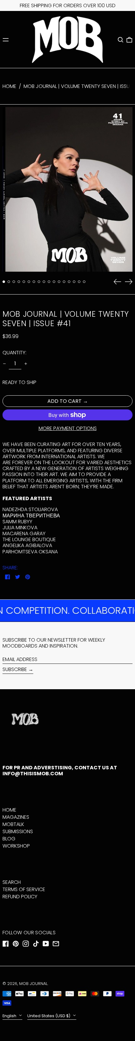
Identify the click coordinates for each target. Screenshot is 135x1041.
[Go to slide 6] (29, 281)
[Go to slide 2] (9, 281)
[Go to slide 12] (59, 281)
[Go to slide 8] (39, 281)
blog (9, 838)
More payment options (68, 428)
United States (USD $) (49, 1015)
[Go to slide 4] (19, 281)
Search (12, 882)
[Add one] (25, 363)
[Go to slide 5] (24, 281)
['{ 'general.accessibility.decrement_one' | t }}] (4, 363)
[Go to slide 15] (74, 281)
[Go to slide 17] (84, 281)
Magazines (16, 817)
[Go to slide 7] (34, 281)
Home (9, 86)
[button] (120, 39)
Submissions (18, 831)
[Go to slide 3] (14, 281)
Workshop (16, 845)
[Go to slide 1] (4, 281)
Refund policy (20, 896)
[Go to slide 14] (69, 281)
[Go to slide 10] (49, 281)
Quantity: (14, 352)
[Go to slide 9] (44, 281)
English (10, 1015)
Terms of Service (24, 889)
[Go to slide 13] (64, 281)
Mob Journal (33, 983)
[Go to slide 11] (54, 281)
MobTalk (13, 824)
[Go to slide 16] (79, 281)
